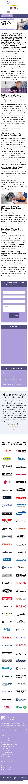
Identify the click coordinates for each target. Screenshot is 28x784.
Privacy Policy (4, 748)
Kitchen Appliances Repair (8, 742)
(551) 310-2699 (7, 767)
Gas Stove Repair (5, 740)
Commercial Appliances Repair (9, 738)
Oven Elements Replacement (9, 744)
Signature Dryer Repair (9, 18)
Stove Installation (5, 756)
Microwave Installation (7, 752)
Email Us (5, 765)
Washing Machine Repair (8, 746)
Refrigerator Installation (7, 754)
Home (2, 18)
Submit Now (14, 315)
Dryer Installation (5, 750)
